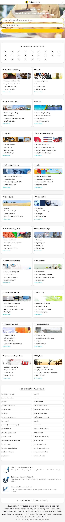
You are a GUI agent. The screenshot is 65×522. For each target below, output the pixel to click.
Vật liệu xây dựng (42, 324)
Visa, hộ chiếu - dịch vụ (42, 121)
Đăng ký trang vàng (22, 467)
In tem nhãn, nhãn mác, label (44, 182)
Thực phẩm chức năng (42, 211)
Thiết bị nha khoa (41, 216)
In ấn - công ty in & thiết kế (43, 176)
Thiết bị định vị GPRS (10, 184)
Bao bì (37, 394)
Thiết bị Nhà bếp (40, 272)
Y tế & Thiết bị (41, 197)
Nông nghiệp (9, 197)
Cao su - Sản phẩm (41, 84)
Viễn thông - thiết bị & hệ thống (13, 176)
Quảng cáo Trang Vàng (41, 500)
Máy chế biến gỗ (9, 153)
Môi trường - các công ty (43, 303)
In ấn (38, 165)
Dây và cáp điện (40, 243)
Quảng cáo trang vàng (22, 477)
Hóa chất (6, 421)
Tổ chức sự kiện (8, 372)
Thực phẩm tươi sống (10, 86)
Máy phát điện (40, 248)
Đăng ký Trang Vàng (24, 500)
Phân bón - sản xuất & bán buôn (13, 216)
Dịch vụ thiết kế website (21, 487)
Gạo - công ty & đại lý (10, 211)
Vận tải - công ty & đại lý (11, 113)
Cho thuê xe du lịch (41, 118)
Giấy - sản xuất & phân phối (12, 303)
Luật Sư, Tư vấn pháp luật (11, 272)
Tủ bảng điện (39, 245)
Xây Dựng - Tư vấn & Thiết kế (44, 370)
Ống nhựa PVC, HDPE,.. (10, 248)
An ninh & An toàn (9, 394)
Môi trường (40, 292)
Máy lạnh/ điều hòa (9, 338)
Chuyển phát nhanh (9, 121)
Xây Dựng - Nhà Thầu (42, 367)
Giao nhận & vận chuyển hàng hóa (14, 118)
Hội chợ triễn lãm (9, 375)
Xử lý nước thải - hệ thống (43, 309)
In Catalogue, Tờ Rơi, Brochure (44, 179)
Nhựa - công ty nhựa (10, 240)
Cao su (38, 70)
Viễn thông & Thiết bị (12, 165)
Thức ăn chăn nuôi (9, 213)
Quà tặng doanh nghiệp (44, 133)
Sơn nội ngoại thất (41, 343)
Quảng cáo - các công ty (11, 367)
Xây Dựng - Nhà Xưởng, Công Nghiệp (46, 372)
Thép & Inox (7, 444)
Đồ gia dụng (40, 260)
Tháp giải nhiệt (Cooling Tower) (13, 343)
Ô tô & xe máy (7, 436)
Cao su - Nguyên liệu (42, 81)
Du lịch (38, 102)
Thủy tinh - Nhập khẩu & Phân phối (46, 150)
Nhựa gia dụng (40, 280)
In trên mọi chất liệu (41, 184)
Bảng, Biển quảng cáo (10, 370)
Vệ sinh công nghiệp (42, 312)
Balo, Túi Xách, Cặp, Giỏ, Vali (44, 153)
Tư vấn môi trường (41, 306)
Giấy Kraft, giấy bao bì (10, 306)
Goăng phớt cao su (41, 89)
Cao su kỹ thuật (40, 86)
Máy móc (8, 133)
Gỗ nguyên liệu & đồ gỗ (42, 417)
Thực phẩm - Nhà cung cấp (12, 81)
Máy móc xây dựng (9, 144)
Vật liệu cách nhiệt (9, 341)
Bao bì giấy (7, 312)
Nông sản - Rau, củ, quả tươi (12, 84)
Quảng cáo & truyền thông (14, 356)
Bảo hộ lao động (9, 398)
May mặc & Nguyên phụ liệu (12, 425)
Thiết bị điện (39, 240)
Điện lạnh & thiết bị (11, 324)
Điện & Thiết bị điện (43, 229)
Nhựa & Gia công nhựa (12, 229)
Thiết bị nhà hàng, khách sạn (44, 274)
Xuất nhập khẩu (40, 456)
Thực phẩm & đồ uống (12, 70)
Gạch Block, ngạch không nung (45, 338)
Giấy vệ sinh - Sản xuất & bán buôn (14, 309)
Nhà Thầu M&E (40, 375)
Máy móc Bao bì (8, 150)
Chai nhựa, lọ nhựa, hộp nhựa (12, 243)
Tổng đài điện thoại (9, 179)
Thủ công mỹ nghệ (40, 444)
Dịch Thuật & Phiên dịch (11, 277)
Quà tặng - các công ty (42, 144)
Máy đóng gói (8, 147)
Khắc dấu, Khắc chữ (9, 280)
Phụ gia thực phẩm (9, 89)
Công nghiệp (39, 402)
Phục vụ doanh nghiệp (12, 260)
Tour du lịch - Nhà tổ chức (43, 115)
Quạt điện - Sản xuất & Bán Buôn (45, 277)
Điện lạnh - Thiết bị (9, 335)
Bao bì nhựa (7, 245)
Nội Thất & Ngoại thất (10, 432)
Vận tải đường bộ (9, 115)
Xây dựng (39, 356)
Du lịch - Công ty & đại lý (43, 113)
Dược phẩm (39, 208)
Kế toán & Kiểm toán (10, 274)
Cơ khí (5, 402)
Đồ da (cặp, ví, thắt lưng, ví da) (45, 147)
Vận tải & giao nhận (11, 102)
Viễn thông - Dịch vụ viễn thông (13, 182)
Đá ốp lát (38, 341)
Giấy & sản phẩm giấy (12, 292)
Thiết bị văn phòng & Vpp (42, 448)
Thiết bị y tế (39, 213)
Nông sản (6, 208)
